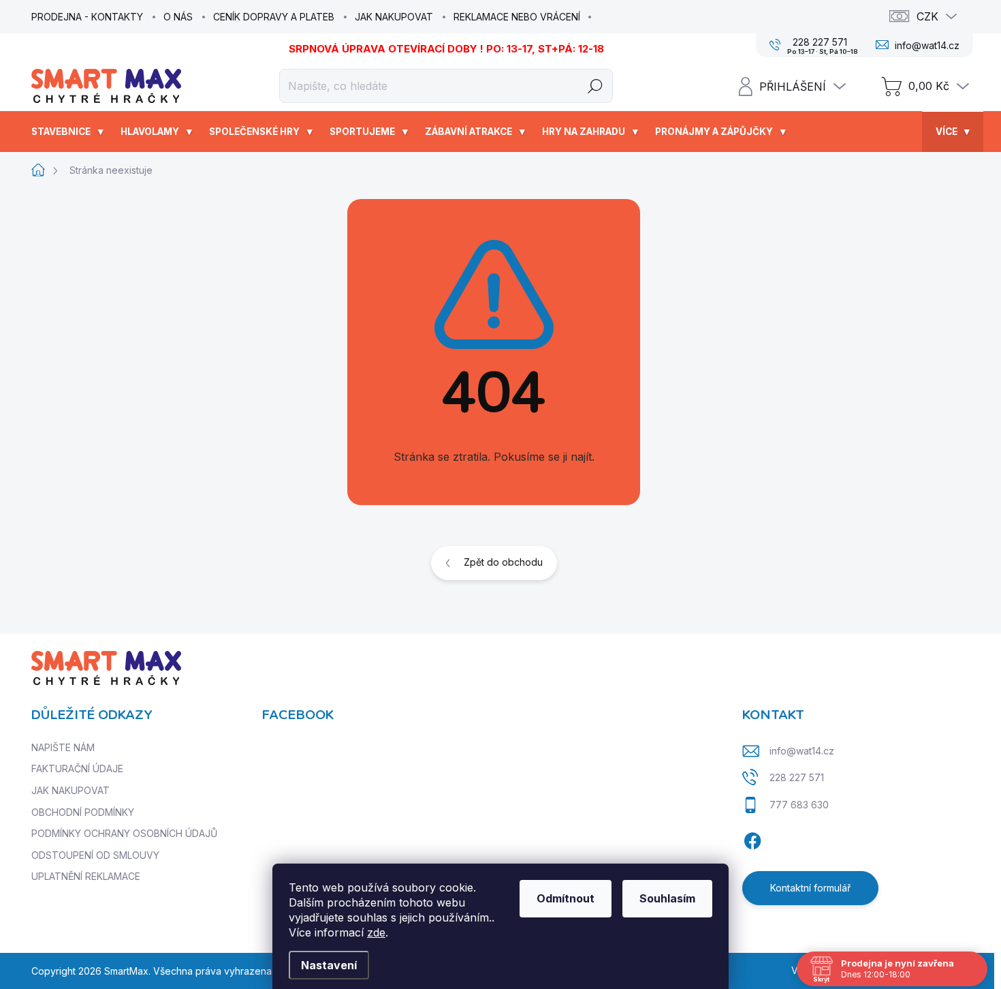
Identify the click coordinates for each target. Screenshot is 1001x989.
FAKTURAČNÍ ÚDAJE (77, 768)
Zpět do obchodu (503, 562)
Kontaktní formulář (810, 888)
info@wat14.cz (801, 751)
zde (376, 932)
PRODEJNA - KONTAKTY (87, 16)
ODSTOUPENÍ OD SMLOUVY (95, 855)
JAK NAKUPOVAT (394, 16)
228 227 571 (796, 777)
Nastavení (329, 965)
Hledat (595, 85)
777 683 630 (799, 804)
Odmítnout (565, 898)
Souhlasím (667, 898)
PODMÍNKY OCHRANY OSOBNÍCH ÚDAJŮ (124, 833)
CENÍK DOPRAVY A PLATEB (273, 16)
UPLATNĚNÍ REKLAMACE (85, 876)
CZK (927, 16)
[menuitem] (69, 131)
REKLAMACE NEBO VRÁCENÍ (517, 16)
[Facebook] (752, 839)
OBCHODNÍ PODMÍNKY (82, 812)
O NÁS (178, 16)
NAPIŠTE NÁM (63, 747)
